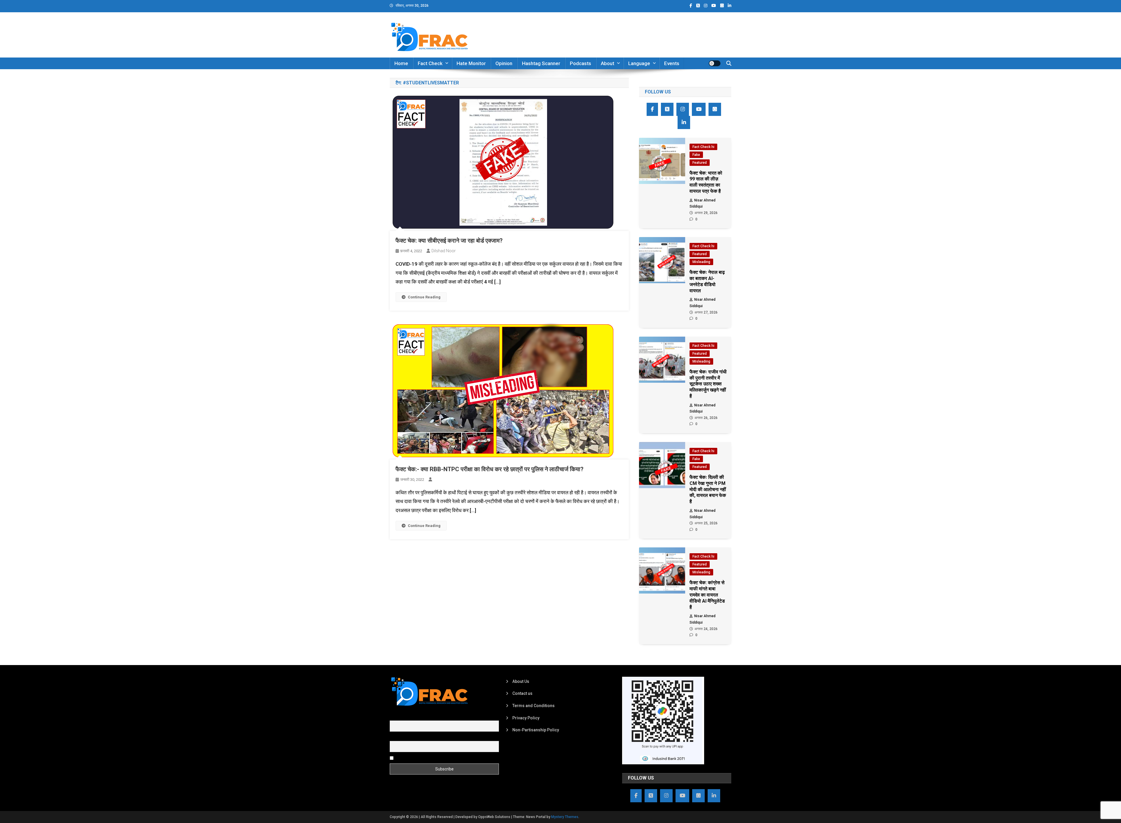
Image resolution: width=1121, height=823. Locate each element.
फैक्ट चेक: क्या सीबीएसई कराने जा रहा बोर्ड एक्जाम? (449, 240)
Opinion (503, 63)
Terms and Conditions (533, 705)
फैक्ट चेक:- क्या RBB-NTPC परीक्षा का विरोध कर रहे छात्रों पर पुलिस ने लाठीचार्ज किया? (490, 469)
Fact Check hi (703, 147)
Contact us (522, 693)
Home (401, 63)
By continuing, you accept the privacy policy (436, 758)
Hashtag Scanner (541, 63)
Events (671, 63)
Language (639, 63)
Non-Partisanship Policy (535, 730)
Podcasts (580, 63)
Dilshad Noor (443, 250)
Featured (699, 163)
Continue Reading (424, 297)
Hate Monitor (471, 63)
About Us (520, 681)
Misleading (701, 262)
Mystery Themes (564, 817)
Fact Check (430, 63)
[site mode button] (714, 63)
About (607, 63)
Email (395, 737)
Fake (696, 155)
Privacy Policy (525, 718)
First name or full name (411, 717)
